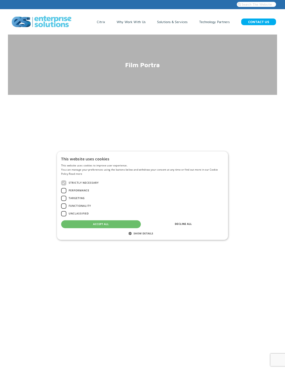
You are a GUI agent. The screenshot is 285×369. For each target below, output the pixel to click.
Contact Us (258, 22)
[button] (142, 233)
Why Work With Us (131, 22)
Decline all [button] (183, 224)
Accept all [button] (101, 224)
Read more (75, 174)
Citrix (101, 22)
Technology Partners (214, 22)
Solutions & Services (172, 22)
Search (239, 4)
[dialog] (142, 195)
